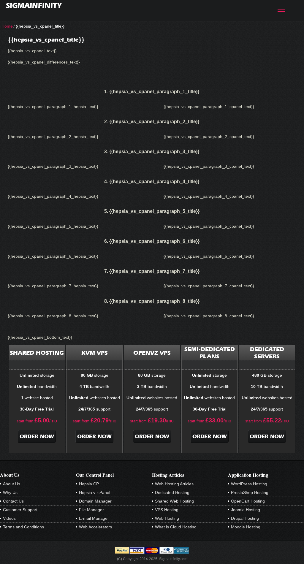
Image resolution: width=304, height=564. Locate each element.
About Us (11, 483)
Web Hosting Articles (174, 483)
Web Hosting (167, 518)
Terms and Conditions (23, 527)
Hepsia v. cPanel (94, 492)
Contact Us (13, 501)
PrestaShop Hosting (249, 492)
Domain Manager (95, 501)
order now (37, 436)
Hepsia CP (89, 483)
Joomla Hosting (245, 509)
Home (7, 26)
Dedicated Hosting (172, 492)
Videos (9, 518)
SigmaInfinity (33, 5)
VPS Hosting (166, 509)
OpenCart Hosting (248, 501)
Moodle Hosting (245, 527)
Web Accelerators (95, 527)
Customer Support (20, 509)
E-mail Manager (94, 518)
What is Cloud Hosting (176, 527)
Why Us (10, 492)
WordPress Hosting (249, 483)
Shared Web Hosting (174, 501)
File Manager (91, 509)
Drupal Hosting (245, 518)
